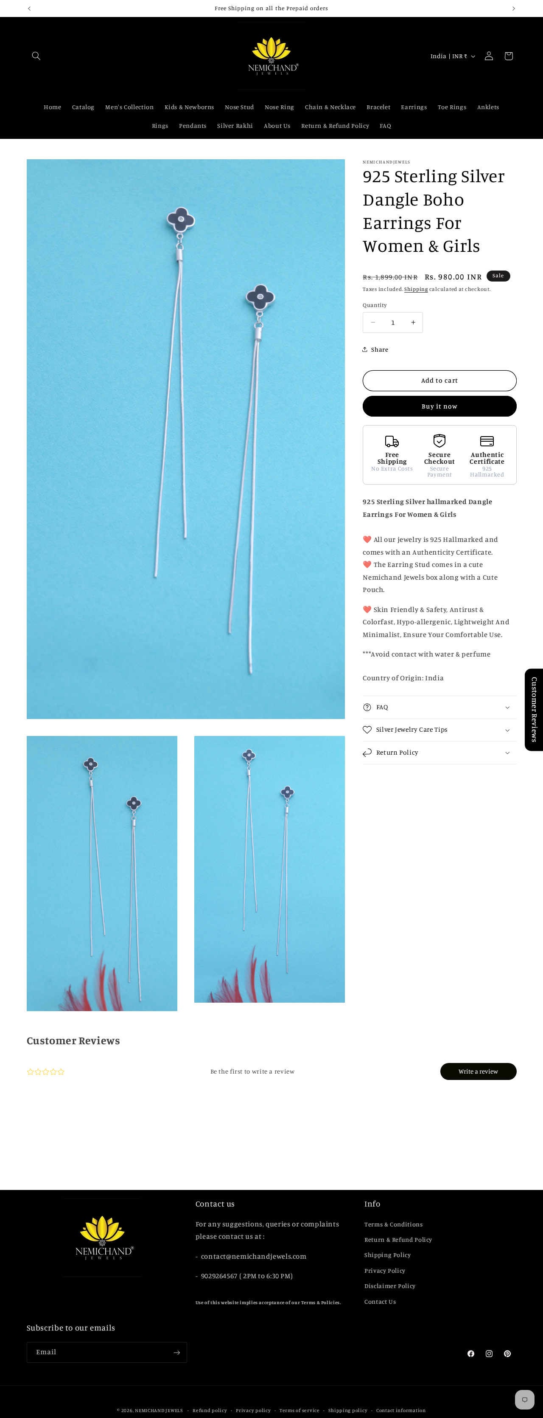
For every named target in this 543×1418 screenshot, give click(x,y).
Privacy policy (253, 1410)
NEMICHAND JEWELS (159, 1410)
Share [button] (379, 349)
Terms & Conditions (393, 1224)
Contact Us (380, 1301)
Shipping (416, 289)
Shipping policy (347, 1410)
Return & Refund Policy (398, 1239)
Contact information (401, 1410)
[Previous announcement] (29, 8)
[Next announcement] (513, 8)
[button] (36, 56)
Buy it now (440, 406)
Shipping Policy (387, 1255)
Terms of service (300, 1410)
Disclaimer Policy (390, 1285)
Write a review (478, 1072)
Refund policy (210, 1410)
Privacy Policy (385, 1270)
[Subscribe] (176, 1352)
